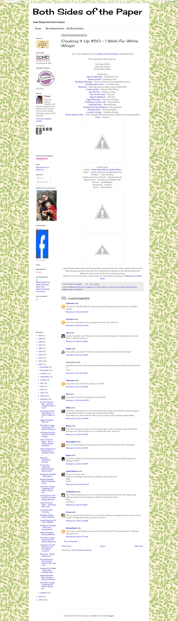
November (44, 370)
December (44, 367)
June (42, 386)
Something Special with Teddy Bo (48, 521)
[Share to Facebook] (96, 284)
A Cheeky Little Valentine (46, 511)
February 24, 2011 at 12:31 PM (77, 418)
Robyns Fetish (94, 79)
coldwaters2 (71, 492)
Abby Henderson (43, 282)
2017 (40, 345)
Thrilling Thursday (83, 82)
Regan (68, 455)
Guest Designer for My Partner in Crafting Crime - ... (48, 452)
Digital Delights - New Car (47, 421)
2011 (40, 364)
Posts (41, 178)
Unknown (70, 303)
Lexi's (97, 117)
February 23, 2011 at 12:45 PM (77, 325)
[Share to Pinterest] (98, 284)
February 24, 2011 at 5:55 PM (77, 448)
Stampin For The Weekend (95, 107)
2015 (40, 351)
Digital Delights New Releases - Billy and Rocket (47, 577)
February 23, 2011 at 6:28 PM (77, 387)
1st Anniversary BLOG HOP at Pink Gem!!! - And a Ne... (48, 562)
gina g (68, 426)
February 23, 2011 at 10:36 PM (77, 400)
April (42, 393)
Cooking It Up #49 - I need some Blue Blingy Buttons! (48, 498)
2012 (40, 361)
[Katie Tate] (42, 258)
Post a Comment (70, 541)
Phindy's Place (95, 105)
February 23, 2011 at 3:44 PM (77, 355)
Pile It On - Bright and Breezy (47, 555)
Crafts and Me (92, 89)
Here (132, 415)
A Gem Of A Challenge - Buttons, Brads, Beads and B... (47, 468)
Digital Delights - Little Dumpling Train (47, 481)
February (44, 399)
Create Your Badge (40, 260)
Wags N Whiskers (97, 97)
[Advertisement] (42, 315)
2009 (40, 600)
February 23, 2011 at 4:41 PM (77, 373)
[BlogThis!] (92, 284)
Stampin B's (78, 289)
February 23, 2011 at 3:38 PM (77, 341)
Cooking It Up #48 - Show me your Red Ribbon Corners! (48, 548)
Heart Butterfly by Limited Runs (106, 169)
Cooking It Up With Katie (107, 54)
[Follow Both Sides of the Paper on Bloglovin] (42, 160)
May (42, 389)
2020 (40, 335)
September (45, 377)
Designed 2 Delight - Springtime (48, 475)
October (43, 373)
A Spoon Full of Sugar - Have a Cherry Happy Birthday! (46, 443)
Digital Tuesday (93, 99)
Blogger (110, 616)
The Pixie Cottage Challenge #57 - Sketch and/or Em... (47, 490)
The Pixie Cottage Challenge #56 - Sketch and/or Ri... (48, 540)
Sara (68, 394)
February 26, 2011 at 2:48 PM (77, 521)
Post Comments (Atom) (81, 550)
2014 (40, 355)
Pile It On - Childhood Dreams (45, 460)
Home (38, 28)
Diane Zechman (42, 285)
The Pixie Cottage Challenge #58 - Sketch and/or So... (48, 427)
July (42, 383)
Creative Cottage (94, 112)
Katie (48, 96)
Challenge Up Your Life (95, 102)
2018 (40, 342)
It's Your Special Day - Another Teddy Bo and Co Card (47, 405)
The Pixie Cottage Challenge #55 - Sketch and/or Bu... (47, 586)
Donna (68, 512)
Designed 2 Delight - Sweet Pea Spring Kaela (48, 527)
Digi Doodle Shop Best (128, 287)
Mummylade (71, 528)
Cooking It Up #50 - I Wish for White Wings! (48, 434)
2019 (40, 339)
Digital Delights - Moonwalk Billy (47, 534)
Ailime (94, 616)
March (43, 396)
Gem (68, 333)
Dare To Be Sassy (97, 94)
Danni (68, 349)
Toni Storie (40, 291)
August (43, 380)
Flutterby (82, 87)
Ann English (71, 442)
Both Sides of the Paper (87, 11)
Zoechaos (70, 319)
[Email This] (90, 284)
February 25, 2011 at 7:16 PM (76, 505)
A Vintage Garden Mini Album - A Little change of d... (47, 414)
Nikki (68, 408)
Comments (43, 182)
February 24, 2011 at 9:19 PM (77, 464)
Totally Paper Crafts (95, 84)
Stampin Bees (94, 110)
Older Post (138, 546)
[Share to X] (94, 284)
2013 (40, 358)
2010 (40, 597)
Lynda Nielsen (72, 471)
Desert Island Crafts (74, 115)
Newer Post (66, 546)
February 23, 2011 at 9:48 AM (77, 312)
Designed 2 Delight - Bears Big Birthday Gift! (48, 570)
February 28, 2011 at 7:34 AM (77, 537)
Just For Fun (94, 92)
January (43, 593)
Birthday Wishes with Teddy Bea (47, 516)
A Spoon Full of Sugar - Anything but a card (48, 505)
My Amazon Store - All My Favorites (64, 28)
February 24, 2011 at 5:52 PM (77, 434)
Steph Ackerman (43, 289)
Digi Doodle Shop (94, 77)
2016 (40, 348)
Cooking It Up (90, 287)
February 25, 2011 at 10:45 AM (77, 484)
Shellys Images (67, 289)
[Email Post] (86, 284)
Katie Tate (38, 228)
